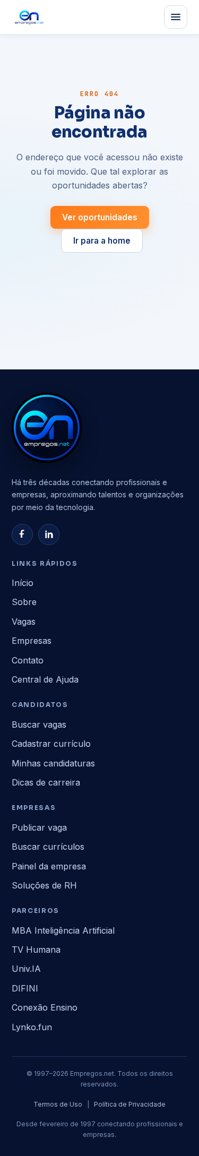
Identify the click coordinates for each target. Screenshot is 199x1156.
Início (22, 582)
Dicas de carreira (46, 782)
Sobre (24, 602)
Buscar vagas (39, 724)
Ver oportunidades (99, 217)
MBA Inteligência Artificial (63, 930)
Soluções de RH (44, 885)
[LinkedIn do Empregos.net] (48, 534)
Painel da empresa (49, 866)
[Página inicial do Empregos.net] (29, 17)
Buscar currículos (48, 846)
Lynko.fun (32, 1027)
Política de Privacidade (130, 1104)
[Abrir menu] (175, 17)
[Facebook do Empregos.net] (22, 534)
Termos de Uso (57, 1104)
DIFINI (25, 988)
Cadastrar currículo (51, 743)
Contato (28, 660)
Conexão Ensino (44, 1007)
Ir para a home (102, 241)
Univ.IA (26, 968)
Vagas (24, 621)
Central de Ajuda (45, 679)
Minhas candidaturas (53, 763)
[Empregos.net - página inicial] (47, 428)
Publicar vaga (39, 827)
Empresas (31, 640)
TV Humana (36, 949)
